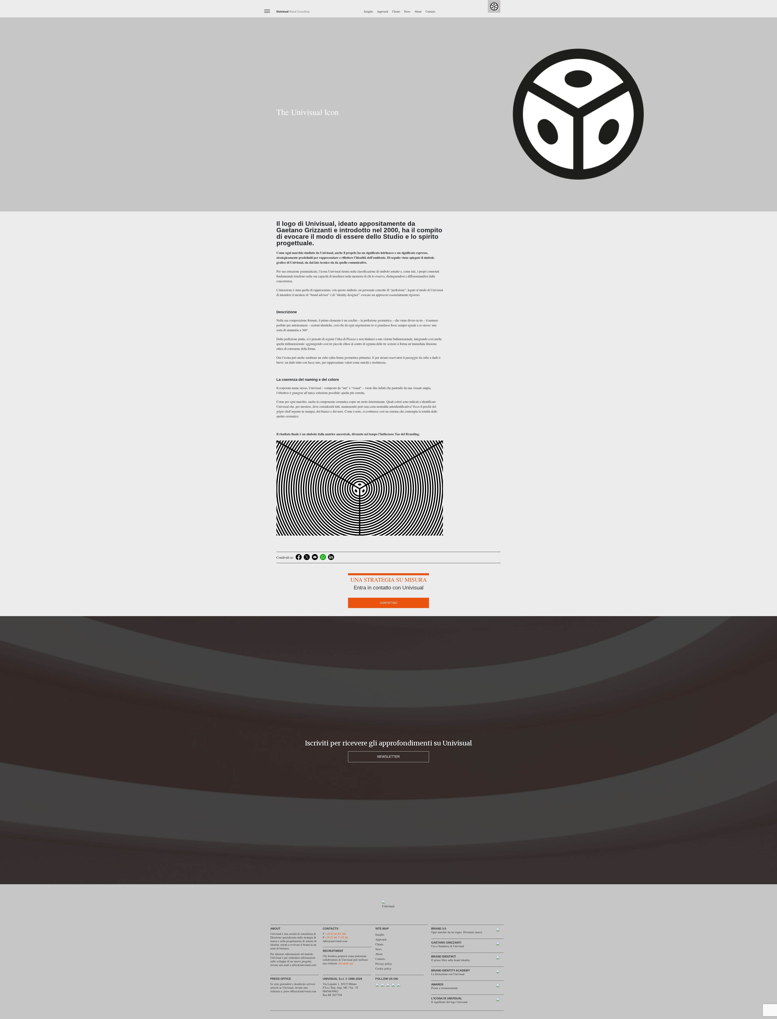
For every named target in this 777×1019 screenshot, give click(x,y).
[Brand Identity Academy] (500, 972)
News (407, 11)
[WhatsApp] (323, 557)
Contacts (430, 11)
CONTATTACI (388, 602)
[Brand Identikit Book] (500, 958)
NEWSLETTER (388, 756)
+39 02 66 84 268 (335, 934)
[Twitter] (307, 557)
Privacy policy (383, 964)
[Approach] (500, 930)
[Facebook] (299, 557)
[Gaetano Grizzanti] (500, 944)
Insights (368, 11)
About (417, 11)
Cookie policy (383, 968)
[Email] (315, 557)
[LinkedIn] (331, 557)
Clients (396, 11)
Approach (382, 11)
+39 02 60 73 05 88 (336, 937)
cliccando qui (345, 963)
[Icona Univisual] (500, 1000)
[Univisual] (292, 11)
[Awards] (500, 986)
